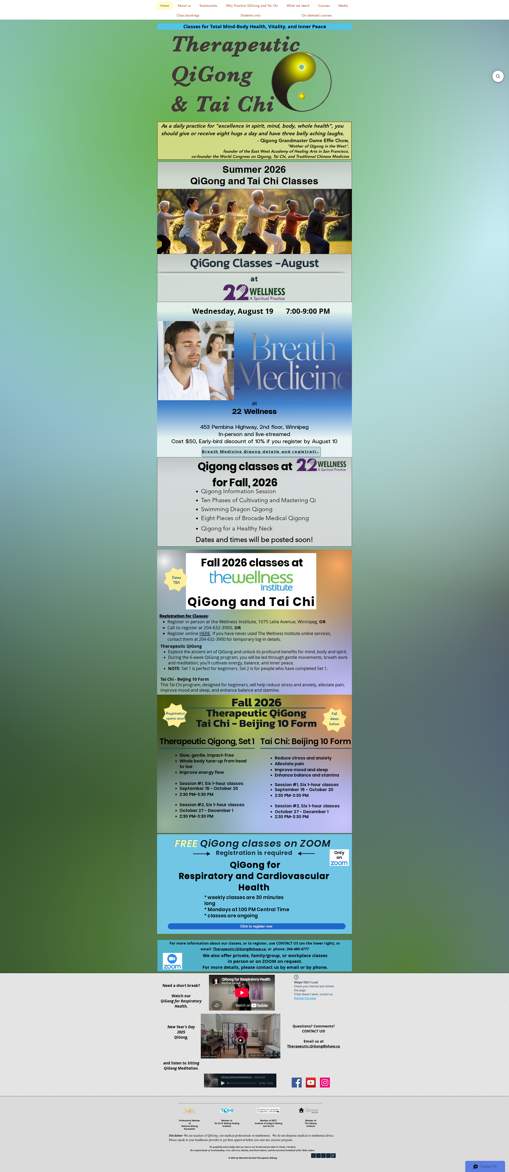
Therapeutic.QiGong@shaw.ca (239, 949)
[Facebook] (297, 1083)
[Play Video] (240, 1040)
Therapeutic (236, 43)
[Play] (223, 1083)
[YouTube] (311, 1083)
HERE (204, 633)
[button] (298, 6)
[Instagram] (325, 1083)
